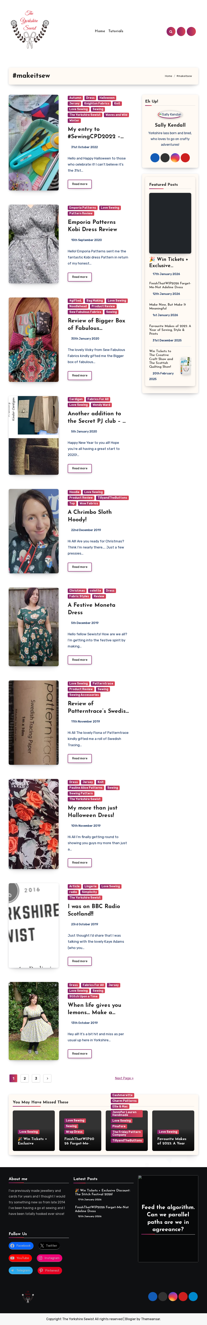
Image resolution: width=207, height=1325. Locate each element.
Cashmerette (122, 1095)
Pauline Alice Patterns (85, 787)
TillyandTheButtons (112, 497)
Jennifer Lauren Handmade (124, 1113)
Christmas (77, 590)
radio (73, 892)
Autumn (75, 98)
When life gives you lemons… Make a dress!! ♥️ (94, 1013)
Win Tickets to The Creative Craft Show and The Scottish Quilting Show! (161, 359)
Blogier (130, 1319)
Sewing (98, 109)
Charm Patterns (124, 1101)
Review (99, 596)
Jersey (74, 103)
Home (100, 31)
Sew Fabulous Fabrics (85, 312)
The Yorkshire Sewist (85, 115)
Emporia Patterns (82, 207)
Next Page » (124, 1078)
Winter (74, 120)
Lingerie (90, 886)
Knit (117, 103)
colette (95, 590)
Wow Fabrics (89, 503)
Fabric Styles (79, 596)
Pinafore (119, 1126)
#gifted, (75, 300)
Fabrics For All (98, 399)
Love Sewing (78, 109)
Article (74, 886)
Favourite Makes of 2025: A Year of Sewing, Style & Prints (170, 330)
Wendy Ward (101, 405)
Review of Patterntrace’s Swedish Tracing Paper (98, 711)
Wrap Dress (74, 1132)
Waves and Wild (116, 115)
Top (72, 503)
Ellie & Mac (120, 1106)
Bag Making (95, 300)
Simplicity (89, 892)
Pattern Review (81, 213)
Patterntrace (103, 683)
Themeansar (150, 1319)
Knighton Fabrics (96, 103)
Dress (90, 98)
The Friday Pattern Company (126, 1133)
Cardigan (76, 399)
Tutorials (116, 31)
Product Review (103, 306)
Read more (79, 184)
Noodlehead (78, 306)
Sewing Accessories (84, 695)
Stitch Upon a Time (83, 996)
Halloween (107, 98)
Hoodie (74, 492)
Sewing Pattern (81, 793)
